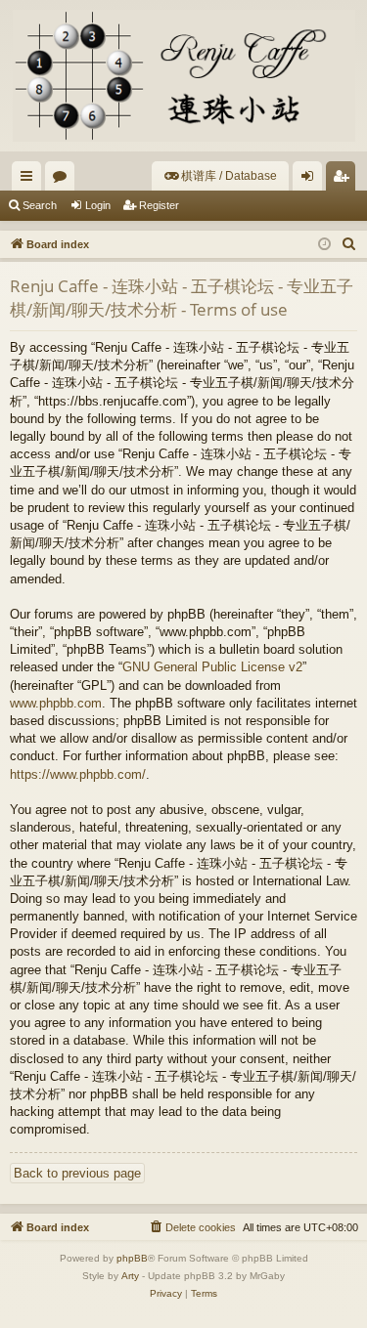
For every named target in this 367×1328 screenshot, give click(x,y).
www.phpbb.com (56, 703)
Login (98, 205)
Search (40, 205)
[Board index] (183, 75)
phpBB (132, 1258)
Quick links (30, 180)
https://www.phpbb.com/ (78, 774)
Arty (130, 1275)
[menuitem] (220, 176)
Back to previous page (77, 1173)
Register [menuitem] (344, 180)
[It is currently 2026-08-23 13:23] (324, 245)
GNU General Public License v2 (212, 667)
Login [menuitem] (311, 180)
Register (159, 205)
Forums (63, 180)
